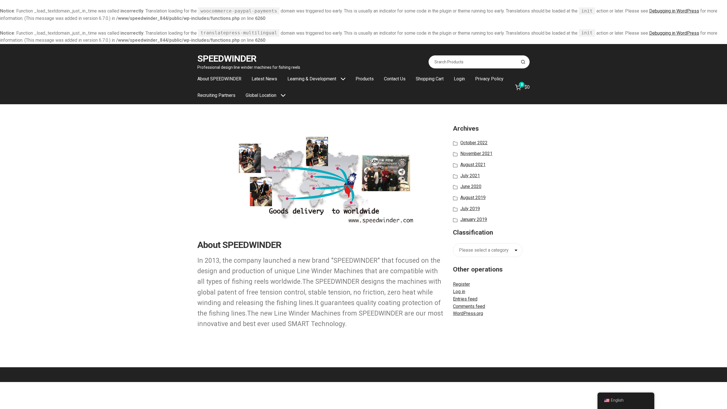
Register (461, 284)
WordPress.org (468, 313)
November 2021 (476, 153)
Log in (459, 291)
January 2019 (473, 219)
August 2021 (473, 164)
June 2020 (470, 186)
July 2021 (470, 175)
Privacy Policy (489, 79)
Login (459, 79)
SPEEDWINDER (226, 58)
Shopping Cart (430, 79)
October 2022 (474, 142)
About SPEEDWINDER (219, 79)
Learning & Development (311, 79)
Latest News (264, 79)
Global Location (261, 95)
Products (365, 79)
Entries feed (465, 299)
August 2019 (473, 197)
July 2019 (470, 208)
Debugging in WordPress (674, 11)
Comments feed (469, 306)
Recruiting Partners (216, 95)
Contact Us (395, 79)
